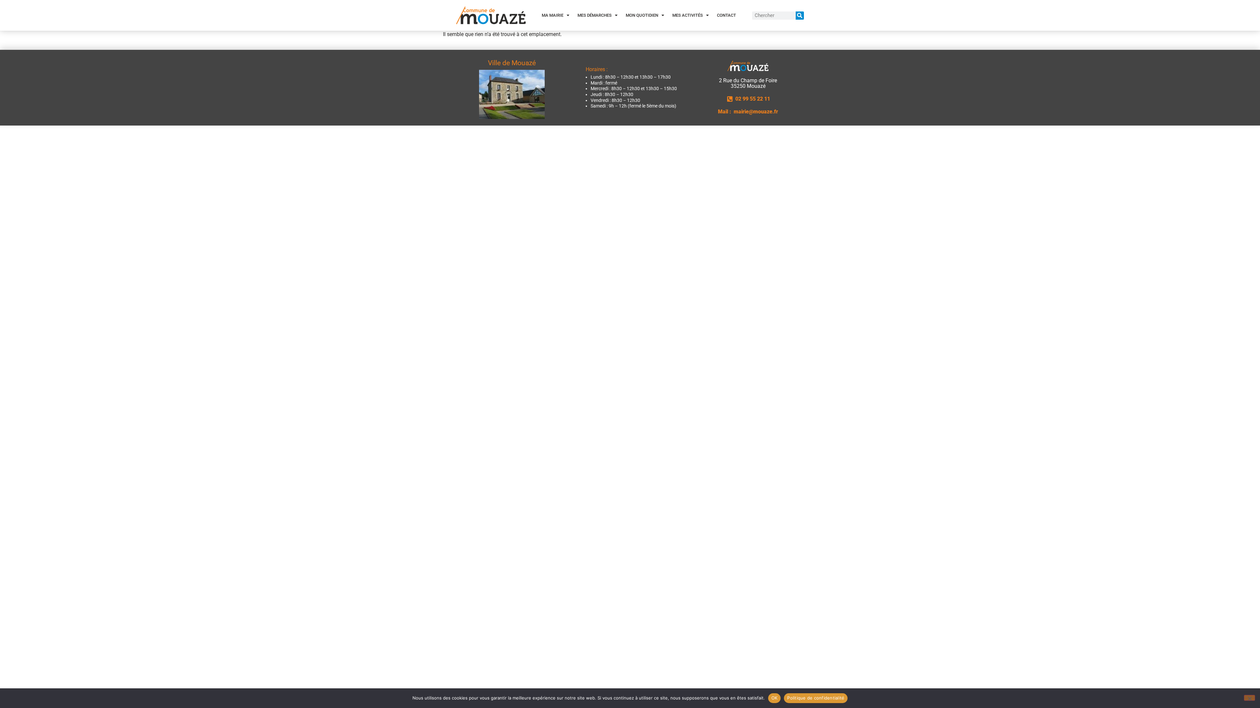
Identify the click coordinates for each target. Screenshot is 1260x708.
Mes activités (687, 15)
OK (774, 697)
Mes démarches (595, 15)
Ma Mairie (552, 15)
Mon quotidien (642, 15)
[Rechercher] (800, 15)
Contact (726, 15)
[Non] (1249, 698)
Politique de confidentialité (815, 697)
